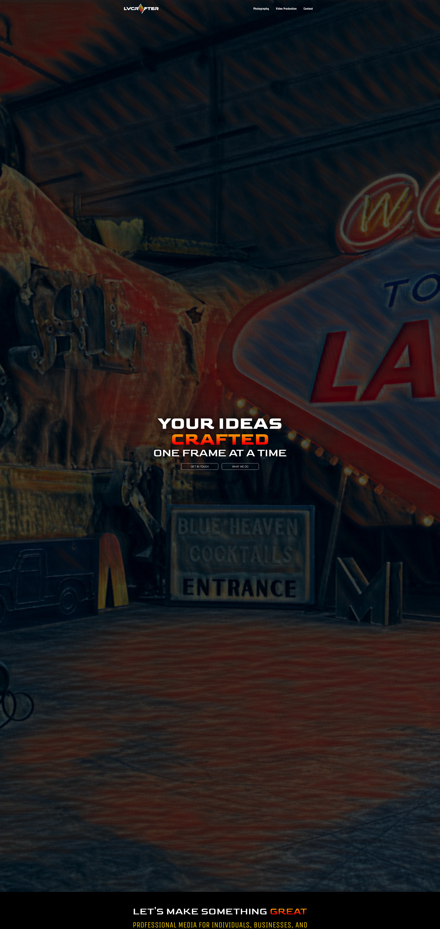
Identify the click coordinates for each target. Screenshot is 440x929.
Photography (261, 8)
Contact (308, 8)
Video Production (286, 8)
